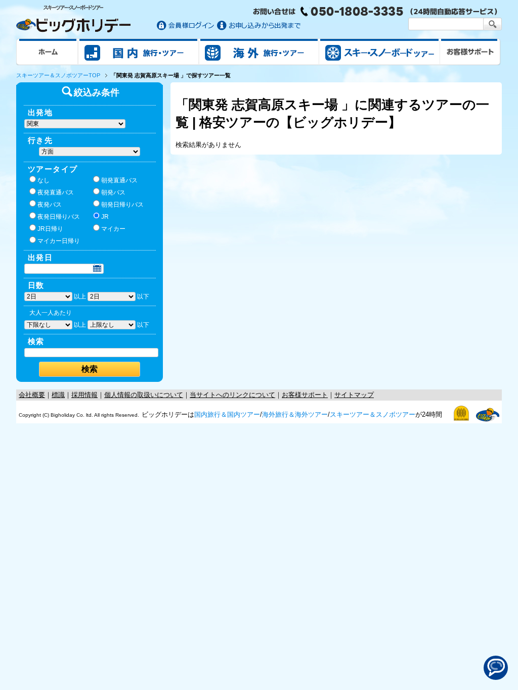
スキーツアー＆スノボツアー (372, 414)
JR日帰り (50, 228)
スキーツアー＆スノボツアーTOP (58, 75)
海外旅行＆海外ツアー (295, 414)
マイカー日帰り (58, 240)
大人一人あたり (50, 312)
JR (105, 216)
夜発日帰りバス (58, 216)
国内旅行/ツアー (138, 51)
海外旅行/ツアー (259, 51)
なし (43, 180)
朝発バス (113, 192)
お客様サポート (470, 51)
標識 (58, 395)
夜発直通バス (55, 192)
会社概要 (32, 395)
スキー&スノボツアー (379, 51)
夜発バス (49, 204)
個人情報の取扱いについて (143, 395)
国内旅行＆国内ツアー (227, 414)
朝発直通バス (119, 180)
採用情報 (84, 395)
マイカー (113, 228)
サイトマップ (354, 395)
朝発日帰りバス (122, 204)
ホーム (47, 51)
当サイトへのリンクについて (232, 395)
